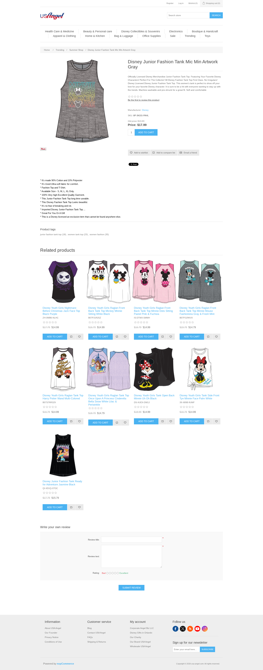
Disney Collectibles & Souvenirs (140, 31)
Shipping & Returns (96, 642)
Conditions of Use (53, 642)
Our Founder (51, 632)
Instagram (205, 629)
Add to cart (146, 132)
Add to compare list (165, 152)
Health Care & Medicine (59, 31)
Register (170, 3)
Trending (190, 35)
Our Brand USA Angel (140, 642)
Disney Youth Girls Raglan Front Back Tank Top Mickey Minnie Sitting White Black (106, 311)
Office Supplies (151, 35)
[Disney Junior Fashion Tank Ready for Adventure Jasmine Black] (63, 455)
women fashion (97, 234)
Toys (207, 35)
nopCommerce (65, 663)
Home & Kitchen (95, 35)
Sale (172, 35)
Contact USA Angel (96, 632)
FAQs (90, 637)
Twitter (183, 629)
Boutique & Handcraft (205, 31)
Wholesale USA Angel (140, 646)
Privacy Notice (51, 637)
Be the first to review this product (143, 100)
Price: (132, 125)
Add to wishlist (141, 152)
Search (216, 15)
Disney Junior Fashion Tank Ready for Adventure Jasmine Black (62, 483)
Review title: (94, 539)
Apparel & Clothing (64, 35)
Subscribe (208, 649)
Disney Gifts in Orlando (141, 632)
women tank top (75, 234)
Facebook (175, 629)
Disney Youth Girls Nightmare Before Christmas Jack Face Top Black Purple (61, 311)
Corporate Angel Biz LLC (142, 628)
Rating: (96, 573)
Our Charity (135, 637)
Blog (89, 628)
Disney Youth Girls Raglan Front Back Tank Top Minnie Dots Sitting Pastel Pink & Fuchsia (153, 311)
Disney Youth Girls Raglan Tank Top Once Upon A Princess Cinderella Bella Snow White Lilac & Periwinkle (108, 400)
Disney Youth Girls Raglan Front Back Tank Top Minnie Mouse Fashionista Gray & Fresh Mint (198, 311)
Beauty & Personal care (97, 31)
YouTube (197, 629)
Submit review (131, 587)
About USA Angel (53, 628)
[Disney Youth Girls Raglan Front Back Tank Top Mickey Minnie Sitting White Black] (109, 281)
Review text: (94, 556)
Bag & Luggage (123, 35)
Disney (145, 110)
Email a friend (190, 152)
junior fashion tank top (50, 234)
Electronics (176, 31)
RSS (190, 629)
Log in (181, 3)
